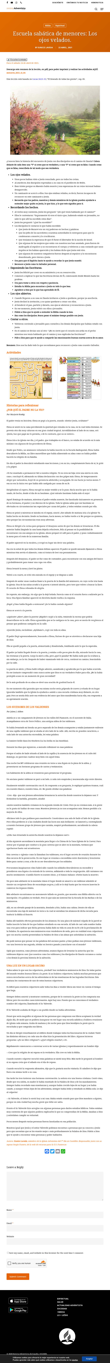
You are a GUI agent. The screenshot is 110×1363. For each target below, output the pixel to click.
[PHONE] (21, 3)
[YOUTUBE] (12, 3)
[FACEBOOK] (7, 3)
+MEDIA (61, 1312)
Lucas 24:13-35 (39, 79)
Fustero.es (61, 1144)
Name (10, 1210)
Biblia (48, 25)
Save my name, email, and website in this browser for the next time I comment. (46, 1253)
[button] (101, 9)
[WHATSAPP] (17, 3)
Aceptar (89, 1359)
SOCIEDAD (62, 1309)
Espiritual (60, 25)
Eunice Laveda (45, 47)
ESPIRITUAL (63, 1299)
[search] (96, 9)
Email (10, 1223)
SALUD (60, 1302)
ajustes (75, 1360)
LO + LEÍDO (62, 1315)
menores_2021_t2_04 (16, 72)
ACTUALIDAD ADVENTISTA (70, 1305)
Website (10, 1236)
